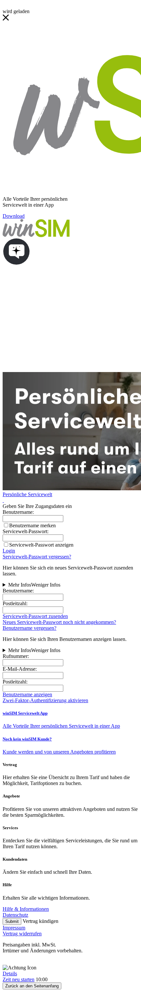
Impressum (14, 927)
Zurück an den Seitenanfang (32, 985)
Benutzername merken (32, 525)
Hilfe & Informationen (26, 909)
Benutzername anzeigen (27, 694)
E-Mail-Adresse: (20, 669)
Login (9, 550)
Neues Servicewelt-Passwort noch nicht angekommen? (59, 622)
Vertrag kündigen (40, 921)
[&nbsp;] (3, 500)
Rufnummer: (16, 656)
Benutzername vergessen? (29, 628)
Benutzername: (18, 590)
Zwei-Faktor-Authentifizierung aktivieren (45, 700)
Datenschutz (15, 915)
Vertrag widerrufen (22, 933)
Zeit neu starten (18, 979)
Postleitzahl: (15, 603)
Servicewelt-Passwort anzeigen (41, 545)
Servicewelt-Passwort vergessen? (37, 556)
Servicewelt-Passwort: (26, 531)
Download (14, 216)
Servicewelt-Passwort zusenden (35, 616)
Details (10, 973)
